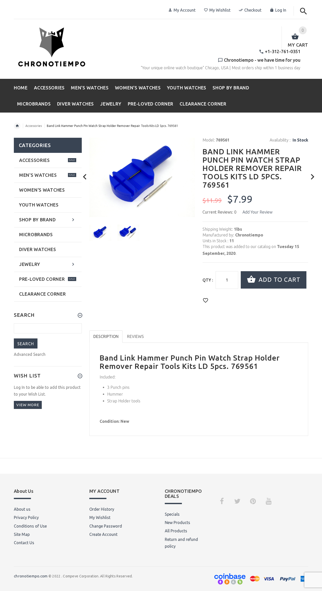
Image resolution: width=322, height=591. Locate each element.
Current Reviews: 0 (219, 212)
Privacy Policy (26, 517)
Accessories (33, 125)
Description (105, 336)
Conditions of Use (30, 526)
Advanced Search (30, 354)
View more (27, 405)
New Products (177, 522)
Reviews (135, 336)
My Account (184, 10)
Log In (280, 10)
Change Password (105, 526)
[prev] (85, 177)
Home (17, 126)
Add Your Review (257, 212)
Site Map (22, 534)
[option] (100, 233)
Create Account (103, 534)
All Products (176, 531)
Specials (172, 514)
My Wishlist (219, 10)
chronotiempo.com (31, 576)
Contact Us (24, 542)
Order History (101, 509)
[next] (312, 177)
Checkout (252, 10)
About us (22, 509)
